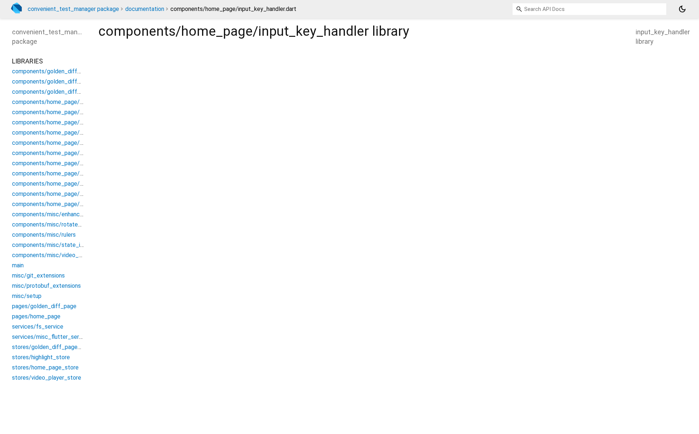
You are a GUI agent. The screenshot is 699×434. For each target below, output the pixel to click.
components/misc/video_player (53, 255)
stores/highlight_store (41, 357)
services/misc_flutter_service (51, 336)
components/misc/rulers (44, 234)
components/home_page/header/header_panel (73, 122)
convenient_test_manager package (73, 8)
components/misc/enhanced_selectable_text (72, 214)
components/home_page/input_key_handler (69, 142)
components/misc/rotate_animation (59, 224)
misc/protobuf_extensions (46, 285)
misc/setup (27, 295)
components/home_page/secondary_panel (67, 193)
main (18, 265)
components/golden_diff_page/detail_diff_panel (76, 71)
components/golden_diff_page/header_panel (71, 91)
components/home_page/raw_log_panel (64, 173)
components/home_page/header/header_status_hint (81, 132)
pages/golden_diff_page (44, 306)
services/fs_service (37, 326)
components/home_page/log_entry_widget (69, 153)
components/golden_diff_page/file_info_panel (73, 81)
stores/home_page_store (45, 367)
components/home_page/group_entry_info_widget (78, 112)
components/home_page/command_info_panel (73, 101)
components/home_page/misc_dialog (61, 163)
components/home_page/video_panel (61, 204)
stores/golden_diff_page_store (53, 347)
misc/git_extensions (38, 275)
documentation (144, 8)
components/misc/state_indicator (56, 244)
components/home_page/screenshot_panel (69, 183)
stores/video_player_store (46, 377)
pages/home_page (36, 316)
